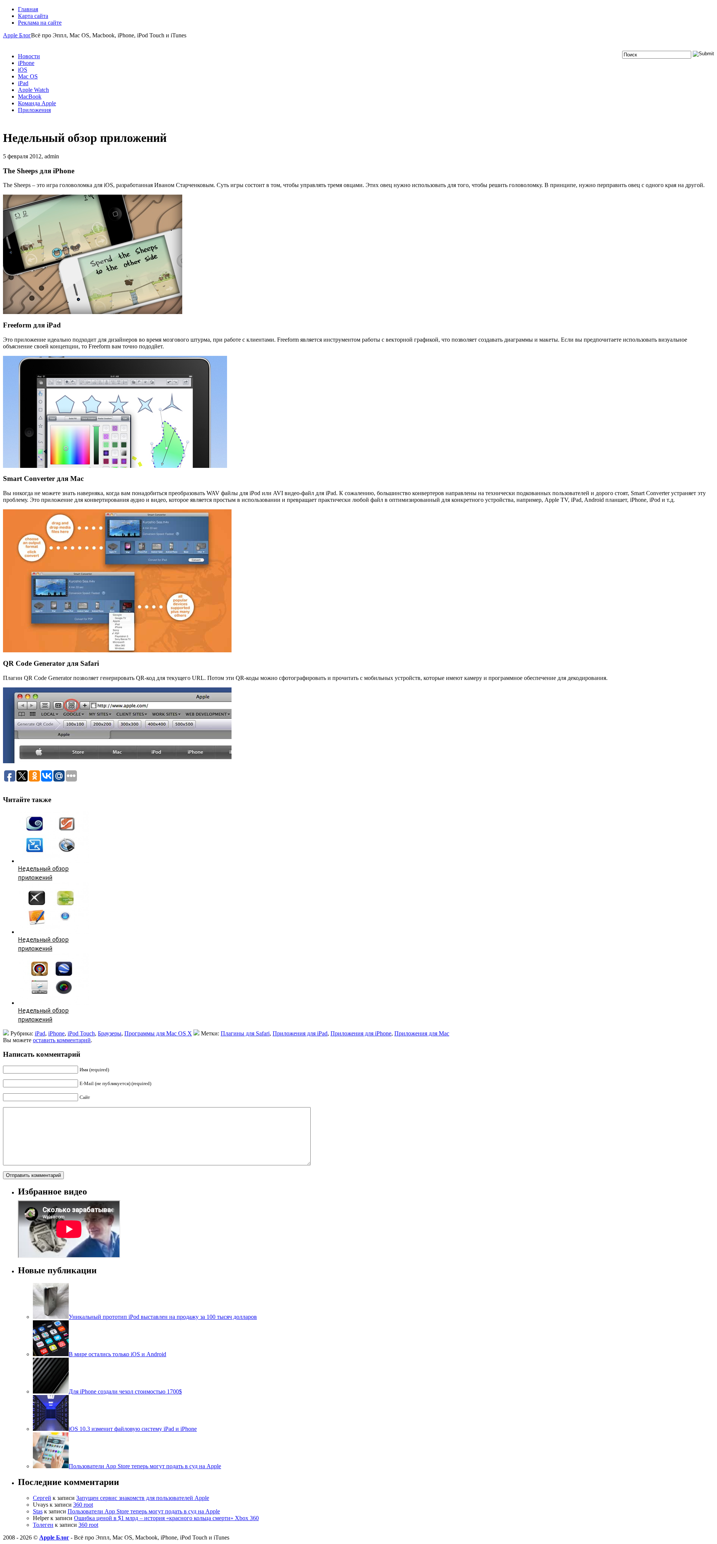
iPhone (26, 63)
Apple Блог (17, 35)
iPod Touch (81, 1033)
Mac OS (28, 76)
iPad (23, 83)
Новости (29, 56)
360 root (83, 1504)
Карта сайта (33, 16)
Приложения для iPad (300, 1033)
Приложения (34, 110)
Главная (28, 9)
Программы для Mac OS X (158, 1033)
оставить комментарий (62, 1040)
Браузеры (109, 1033)
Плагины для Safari (245, 1033)
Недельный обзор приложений (43, 873)
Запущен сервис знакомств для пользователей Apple (142, 1498)
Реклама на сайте (40, 22)
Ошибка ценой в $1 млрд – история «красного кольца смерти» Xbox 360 (166, 1518)
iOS (22, 69)
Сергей (42, 1498)
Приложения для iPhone (360, 1033)
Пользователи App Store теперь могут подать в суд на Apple (144, 1511)
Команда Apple (37, 103)
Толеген (43, 1525)
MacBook (29, 96)
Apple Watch (33, 90)
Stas (38, 1511)
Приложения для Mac (421, 1033)
